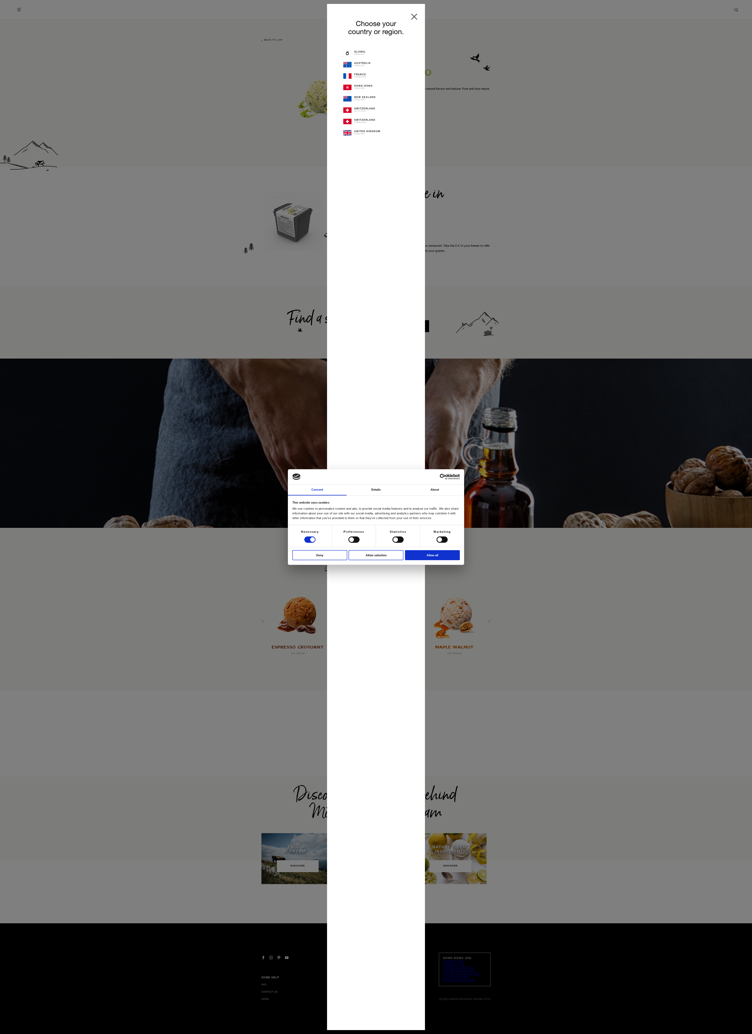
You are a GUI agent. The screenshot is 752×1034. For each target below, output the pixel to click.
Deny (319, 555)
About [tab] (434, 489)
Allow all (432, 555)
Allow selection (376, 555)
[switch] (354, 539)
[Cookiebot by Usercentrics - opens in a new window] (443, 477)
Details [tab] (376, 489)
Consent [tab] (317, 489)
